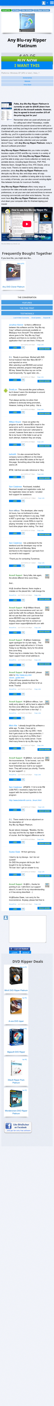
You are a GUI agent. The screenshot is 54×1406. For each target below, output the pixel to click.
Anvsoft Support (15, 575)
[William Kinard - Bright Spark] (6, 423)
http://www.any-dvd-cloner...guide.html (20, 676)
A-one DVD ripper (16, 1021)
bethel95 (12, 454)
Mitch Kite (13, 725)
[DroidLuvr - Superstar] (6, 391)
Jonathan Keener (16, 324)
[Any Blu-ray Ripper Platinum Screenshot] (6, 105)
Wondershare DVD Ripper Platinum (16, 1112)
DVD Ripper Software (41, 10)
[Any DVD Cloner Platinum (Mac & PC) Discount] (13, 271)
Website (27, 81)
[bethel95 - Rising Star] (6, 456)
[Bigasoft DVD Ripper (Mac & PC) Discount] (16, 1036)
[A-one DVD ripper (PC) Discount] (16, 1005)
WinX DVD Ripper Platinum (16, 990)
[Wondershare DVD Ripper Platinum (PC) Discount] (16, 1098)
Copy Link (40, 345)
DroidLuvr (13, 389)
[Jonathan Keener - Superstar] (6, 326)
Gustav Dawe (14, 851)
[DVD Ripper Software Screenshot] (6, 116)
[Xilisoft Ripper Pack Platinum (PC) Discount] (16, 1067)
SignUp (25, 952)
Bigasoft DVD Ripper (16, 1051)
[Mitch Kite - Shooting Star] (6, 727)
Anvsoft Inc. (6, 10)
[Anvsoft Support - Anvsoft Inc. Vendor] (48, 577)
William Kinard (15, 421)
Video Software (26, 10)
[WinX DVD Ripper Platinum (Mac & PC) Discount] (16, 975)
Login (14, 952)
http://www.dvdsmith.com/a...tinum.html (25, 800)
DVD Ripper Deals (27, 961)
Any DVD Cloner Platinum (13, 286)
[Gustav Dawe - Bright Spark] (6, 853)
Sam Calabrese (15, 486)
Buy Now (27, 60)
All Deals (16, 10)
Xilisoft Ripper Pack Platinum (16, 1081)
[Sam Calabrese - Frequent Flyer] (6, 488)
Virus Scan (27, 84)
